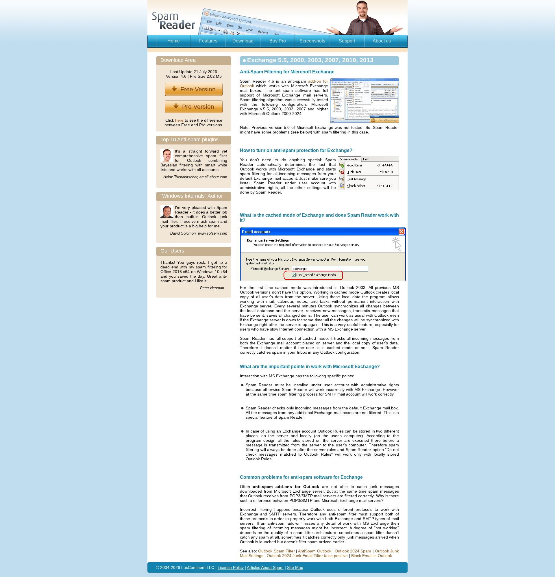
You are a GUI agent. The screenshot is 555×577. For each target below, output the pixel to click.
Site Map (295, 567)
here (180, 120)
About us (382, 40)
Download (243, 40)
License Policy (231, 567)
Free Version (196, 89)
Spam (278, 567)
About (267, 567)
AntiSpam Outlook (314, 551)
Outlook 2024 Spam (353, 551)
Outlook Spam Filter (276, 551)
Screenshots (312, 40)
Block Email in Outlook (371, 555)
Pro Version (196, 106)
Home (173, 40)
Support (347, 40)
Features (208, 40)
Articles (254, 567)
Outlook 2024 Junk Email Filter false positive (307, 555)
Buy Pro (277, 40)
